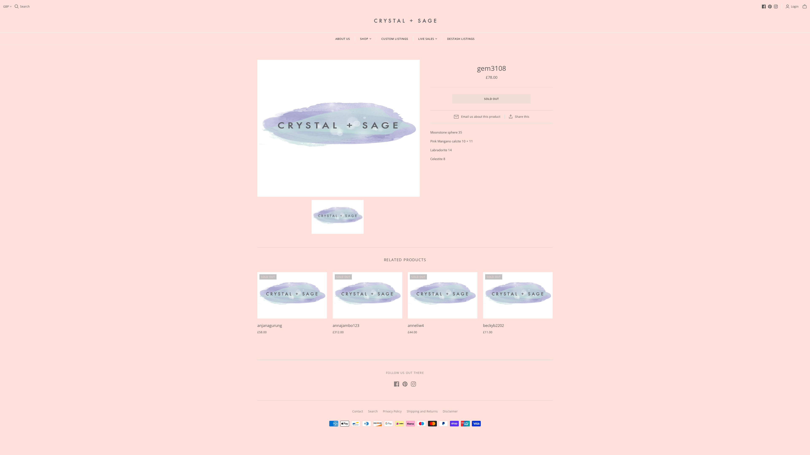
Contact (357, 411)
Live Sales (426, 39)
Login (795, 6)
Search (25, 6)
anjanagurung (269, 325)
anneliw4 (416, 325)
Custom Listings (394, 39)
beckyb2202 (493, 325)
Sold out (491, 99)
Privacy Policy (392, 411)
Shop (364, 39)
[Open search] (17, 6)
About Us (342, 39)
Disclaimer (450, 411)
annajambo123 (346, 325)
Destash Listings (461, 39)
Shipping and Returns (422, 411)
